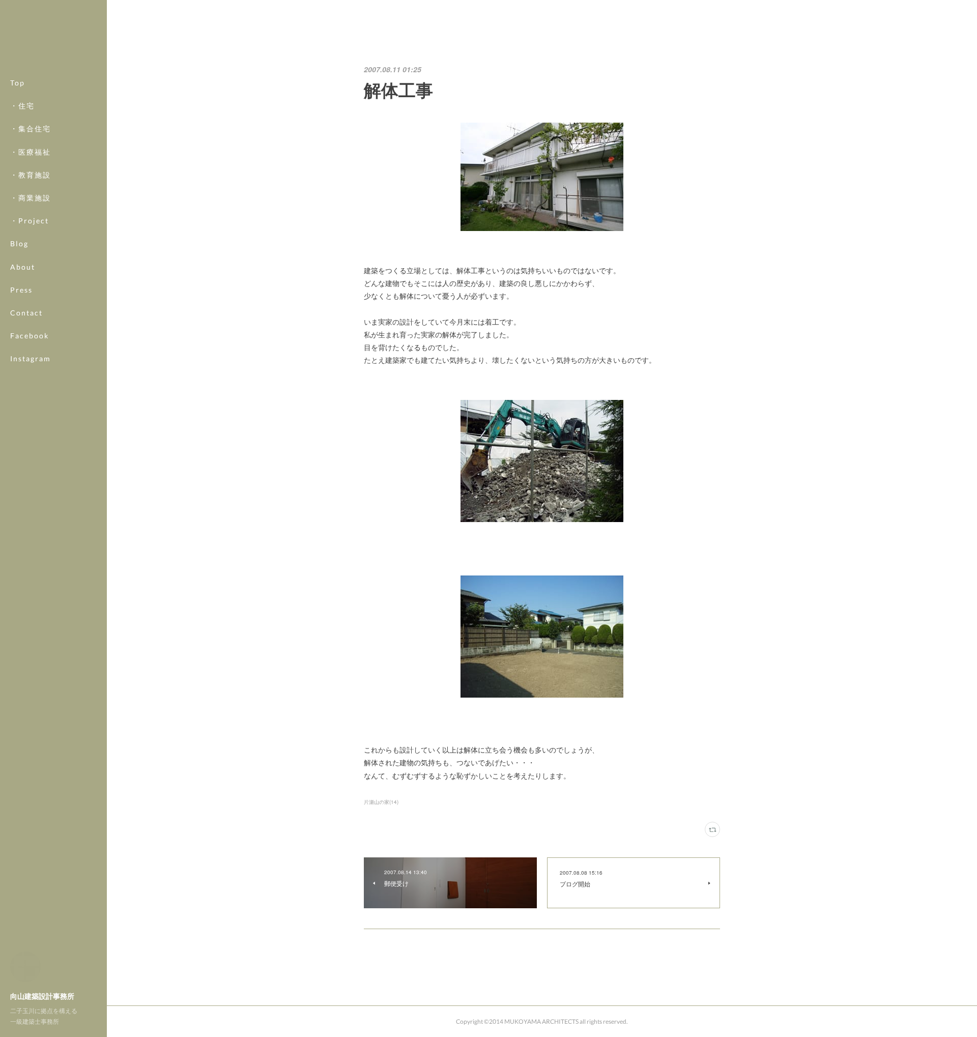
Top (17, 82)
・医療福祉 (30, 152)
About (22, 267)
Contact (26, 312)
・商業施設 (30, 197)
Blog (19, 243)
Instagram (30, 358)
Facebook (29, 335)
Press (21, 289)
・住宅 (22, 105)
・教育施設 (30, 174)
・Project (29, 220)
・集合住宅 (30, 128)
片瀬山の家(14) (381, 801)
